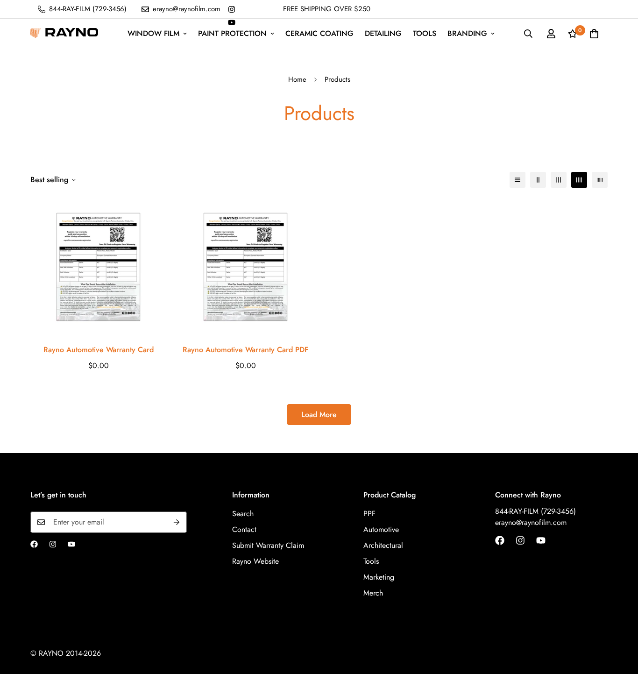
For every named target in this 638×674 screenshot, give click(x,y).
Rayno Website (255, 561)
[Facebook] (34, 544)
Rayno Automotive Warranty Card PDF (245, 349)
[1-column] (517, 180)
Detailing (383, 33)
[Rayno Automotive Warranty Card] (98, 267)
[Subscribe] (176, 522)
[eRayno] (64, 33)
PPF (369, 513)
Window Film (153, 33)
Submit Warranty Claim (268, 545)
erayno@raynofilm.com (531, 522)
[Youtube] (231, 22)
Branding (467, 33)
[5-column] (600, 180)
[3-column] (559, 180)
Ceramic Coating (319, 33)
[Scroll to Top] (620, 623)
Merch (373, 593)
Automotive (381, 529)
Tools (424, 33)
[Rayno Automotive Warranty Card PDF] (245, 267)
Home (297, 79)
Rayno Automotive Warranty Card (98, 349)
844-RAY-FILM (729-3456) (535, 511)
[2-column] (538, 180)
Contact (244, 529)
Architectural (383, 545)
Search (243, 513)
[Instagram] (231, 9)
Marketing (378, 577)
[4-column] (579, 180)
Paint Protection (232, 33)
